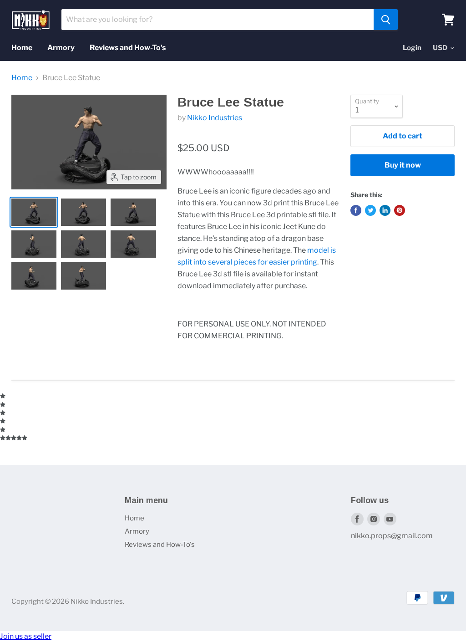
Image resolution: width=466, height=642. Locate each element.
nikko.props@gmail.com (392, 535)
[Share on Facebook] (355, 210)
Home (21, 47)
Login (412, 48)
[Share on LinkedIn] (385, 210)
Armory (61, 47)
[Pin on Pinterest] (399, 210)
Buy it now (403, 165)
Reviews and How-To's (128, 47)
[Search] (386, 19)
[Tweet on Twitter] (370, 210)
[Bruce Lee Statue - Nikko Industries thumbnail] (33, 212)
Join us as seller (25, 636)
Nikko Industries (214, 117)
